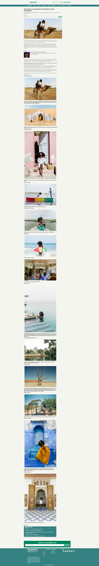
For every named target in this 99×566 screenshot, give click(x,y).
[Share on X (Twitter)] (60, 17)
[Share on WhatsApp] (27, 525)
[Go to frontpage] (33, 2)
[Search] (61, 2)
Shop (59, 5)
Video (49, 5)
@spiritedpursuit (40, 73)
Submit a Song (53, 552)
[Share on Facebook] (59, 17)
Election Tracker (68, 5)
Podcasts (63, 5)
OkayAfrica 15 (30, 5)
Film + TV (44, 5)
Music (39, 5)
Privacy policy (53, 551)
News (34, 5)
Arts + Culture (53, 5)
